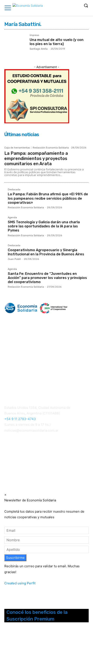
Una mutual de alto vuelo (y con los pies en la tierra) (56, 42)
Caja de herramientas (17, 148)
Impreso (34, 35)
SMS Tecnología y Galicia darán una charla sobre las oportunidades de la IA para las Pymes (44, 226)
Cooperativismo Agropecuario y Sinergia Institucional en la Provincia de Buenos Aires (46, 252)
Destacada (14, 189)
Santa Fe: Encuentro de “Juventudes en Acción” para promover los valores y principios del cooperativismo (47, 278)
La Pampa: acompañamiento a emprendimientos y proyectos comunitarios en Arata (36, 158)
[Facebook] (7, 641)
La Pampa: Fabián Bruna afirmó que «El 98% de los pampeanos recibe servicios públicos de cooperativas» (48, 198)
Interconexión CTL (51, 458)
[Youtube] (30, 641)
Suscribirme (15, 558)
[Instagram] (13, 641)
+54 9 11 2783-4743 (20, 419)
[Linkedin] (19, 641)
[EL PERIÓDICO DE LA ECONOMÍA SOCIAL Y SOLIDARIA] (28, 8)
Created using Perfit (19, 583)
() (58, 453)
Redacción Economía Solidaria (51, 147)
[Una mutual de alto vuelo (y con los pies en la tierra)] (15, 45)
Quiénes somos (15, 374)
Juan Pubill (14, 259)
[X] (24, 641)
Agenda (12, 217)
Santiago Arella (39, 48)
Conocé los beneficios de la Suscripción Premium (36, 615)
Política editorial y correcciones (26, 379)
